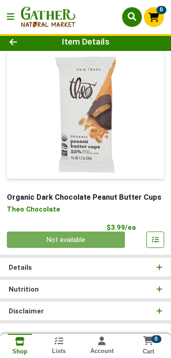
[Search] (132, 16)
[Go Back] (26, 42)
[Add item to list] (155, 240)
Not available (66, 240)
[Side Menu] (10, 17)
